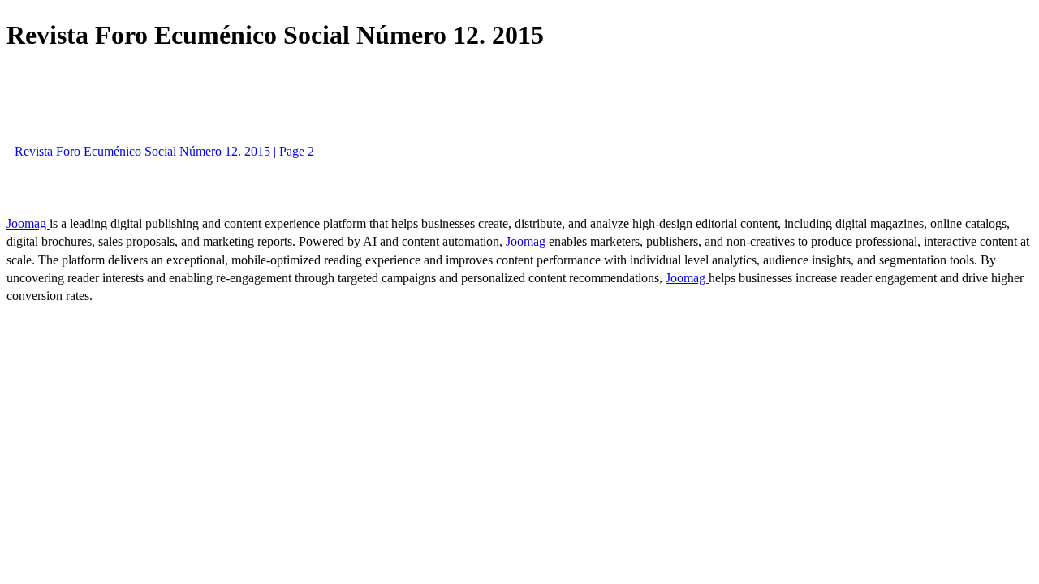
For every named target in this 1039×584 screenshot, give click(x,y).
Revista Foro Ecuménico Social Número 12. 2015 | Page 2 (164, 151)
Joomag (28, 223)
